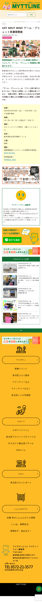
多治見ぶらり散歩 (21, 375)
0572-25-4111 (9, 153)
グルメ (21, 474)
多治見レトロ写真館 (20, 395)
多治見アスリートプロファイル (21, 437)
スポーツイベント (21, 430)
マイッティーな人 (21, 382)
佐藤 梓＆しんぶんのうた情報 (21, 518)
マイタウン (21, 360)
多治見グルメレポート (21, 482)
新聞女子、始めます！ (21, 531)
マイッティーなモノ (20, 388)
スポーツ (21, 421)
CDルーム (21, 450)
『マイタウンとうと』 (28, 213)
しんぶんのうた (21, 509)
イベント (10, 22)
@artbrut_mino (10, 160)
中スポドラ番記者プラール (21, 443)
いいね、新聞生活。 (20, 524)
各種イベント (21, 369)
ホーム (4, 22)
